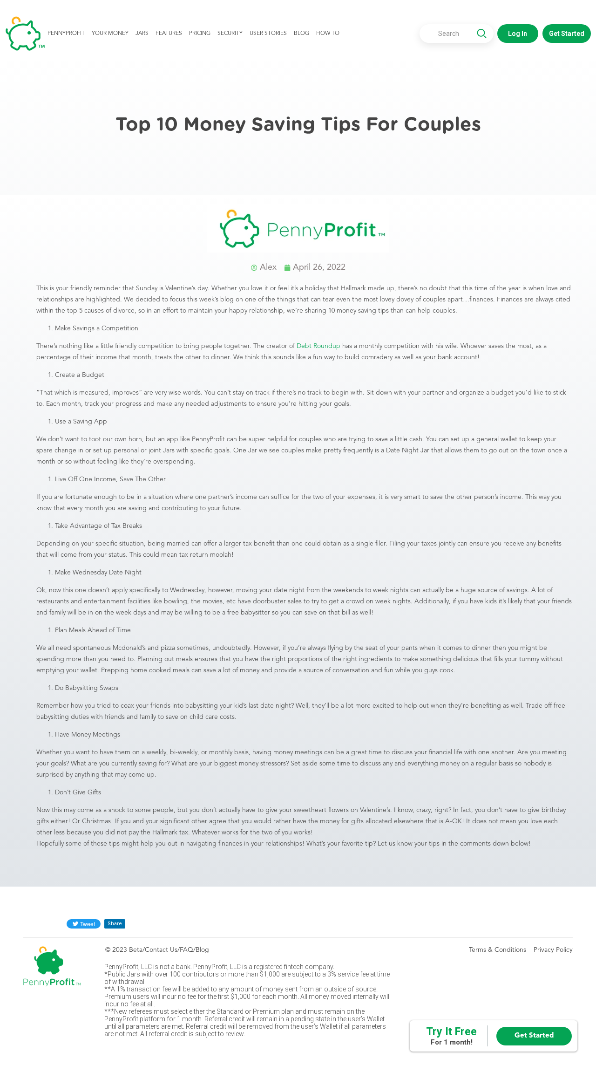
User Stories (268, 33)
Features (169, 33)
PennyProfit (66, 33)
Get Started (534, 1035)
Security (230, 33)
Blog (301, 33)
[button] (517, 33)
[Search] (481, 34)
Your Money (110, 33)
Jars (142, 33)
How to (327, 33)
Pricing (199, 33)
